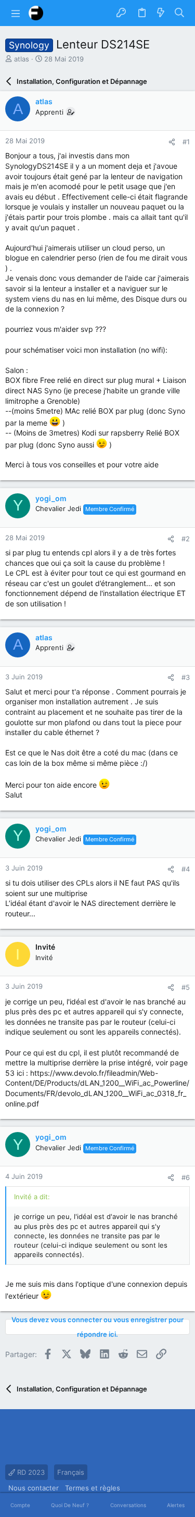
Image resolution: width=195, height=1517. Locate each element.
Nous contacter (33, 1488)
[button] (15, 13)
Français (70, 1472)
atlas (21, 59)
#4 (185, 869)
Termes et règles (92, 1488)
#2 (185, 538)
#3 (185, 677)
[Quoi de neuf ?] (161, 13)
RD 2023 (30, 1472)
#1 (186, 142)
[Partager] (172, 142)
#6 (185, 1177)
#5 (185, 987)
